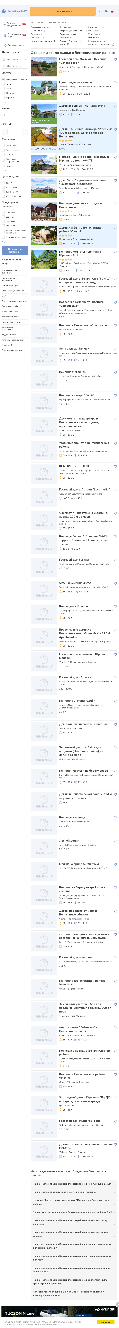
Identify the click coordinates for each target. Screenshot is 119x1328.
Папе (8, 88)
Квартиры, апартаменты (12, 160)
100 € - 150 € (12, 191)
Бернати (10, 97)
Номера (9, 166)
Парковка (10, 221)
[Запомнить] (115, 59)
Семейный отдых (10, 285)
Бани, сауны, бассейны (13, 290)
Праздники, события (11, 322)
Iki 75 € (9, 182)
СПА (4, 296)
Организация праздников (8, 328)
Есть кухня (11, 212)
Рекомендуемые (16, 45)
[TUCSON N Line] (59, 1317)
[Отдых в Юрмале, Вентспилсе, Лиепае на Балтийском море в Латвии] (14, 11)
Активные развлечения (13, 340)
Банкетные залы (10, 311)
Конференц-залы (10, 316)
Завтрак (10, 217)
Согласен (105, 1322)
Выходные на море (17, 35)
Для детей (7, 345)
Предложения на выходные (10, 279)
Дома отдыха (12, 154)
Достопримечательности (14, 301)
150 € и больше (13, 196)
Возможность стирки (16, 237)
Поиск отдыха (63, 11)
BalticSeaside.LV (37, 22)
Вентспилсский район (16, 79)
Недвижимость (9, 334)
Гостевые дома (13, 150)
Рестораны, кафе (10, 306)
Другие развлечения (12, 350)
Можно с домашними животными (16, 231)
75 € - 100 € (12, 187)
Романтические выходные (9, 271)
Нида (8, 84)
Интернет (10, 225)
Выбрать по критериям (15, 250)
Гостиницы (11, 145)
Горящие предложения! (16, 24)
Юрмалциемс (12, 93)
